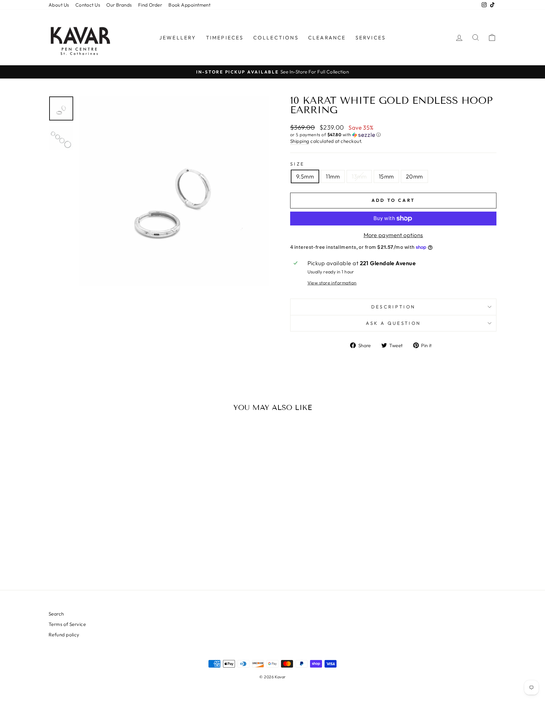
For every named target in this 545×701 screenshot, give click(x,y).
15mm (386, 176)
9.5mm (305, 176)
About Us (59, 5)
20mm (414, 176)
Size (297, 164)
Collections (276, 37)
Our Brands (119, 5)
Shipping (299, 141)
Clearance (327, 37)
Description (393, 307)
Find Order (150, 5)
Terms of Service (67, 624)
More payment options (393, 235)
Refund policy (64, 635)
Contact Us (87, 5)
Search (56, 614)
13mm (359, 176)
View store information (332, 283)
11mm (333, 176)
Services (370, 37)
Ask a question (393, 323)
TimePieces (225, 37)
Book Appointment (189, 5)
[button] (393, 135)
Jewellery (177, 37)
